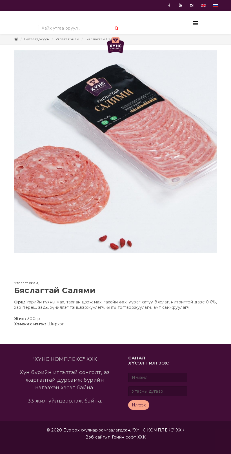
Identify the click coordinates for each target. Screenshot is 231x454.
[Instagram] (191, 5)
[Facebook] (169, 5)
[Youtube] (180, 5)
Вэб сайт (95, 442)
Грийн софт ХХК (129, 442)
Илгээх (139, 410)
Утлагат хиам (67, 45)
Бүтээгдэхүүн (36, 45)
